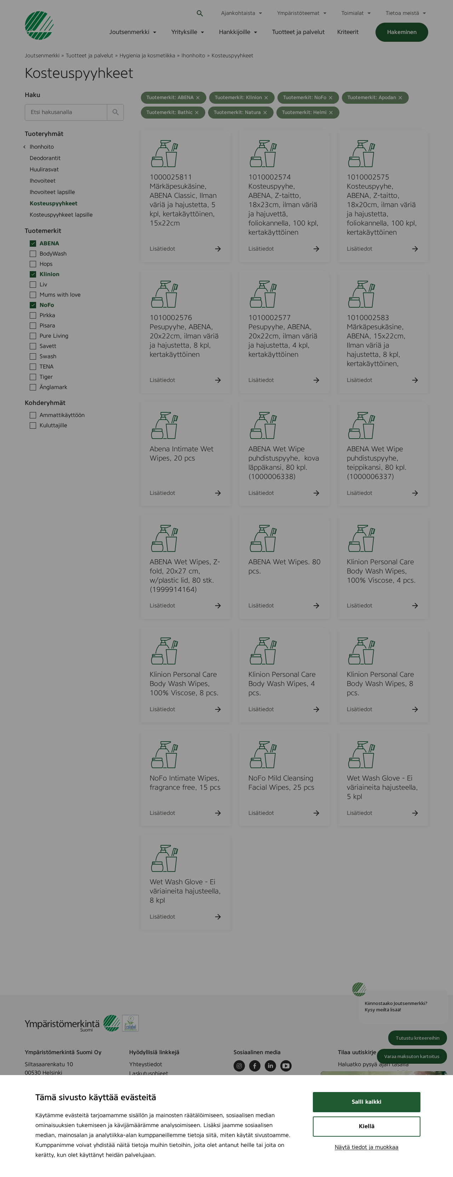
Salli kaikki (367, 1102)
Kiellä (366, 1126)
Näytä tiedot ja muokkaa (366, 1147)
